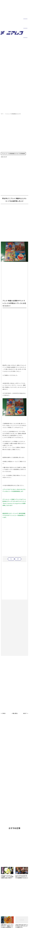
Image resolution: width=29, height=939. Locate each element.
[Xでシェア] (11, 559)
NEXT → (25, 713)
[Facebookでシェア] (18, 559)
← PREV (3, 713)
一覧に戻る (15, 713)
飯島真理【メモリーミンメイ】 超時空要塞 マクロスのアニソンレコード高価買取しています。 (14, 515)
